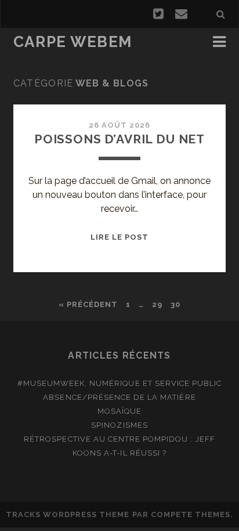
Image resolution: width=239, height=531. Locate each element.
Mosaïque (119, 411)
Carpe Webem (72, 41)
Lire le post (119, 237)
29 (157, 304)
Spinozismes (119, 425)
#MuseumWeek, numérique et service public (119, 383)
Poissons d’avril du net (119, 139)
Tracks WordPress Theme (68, 514)
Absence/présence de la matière (119, 397)
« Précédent (88, 304)
